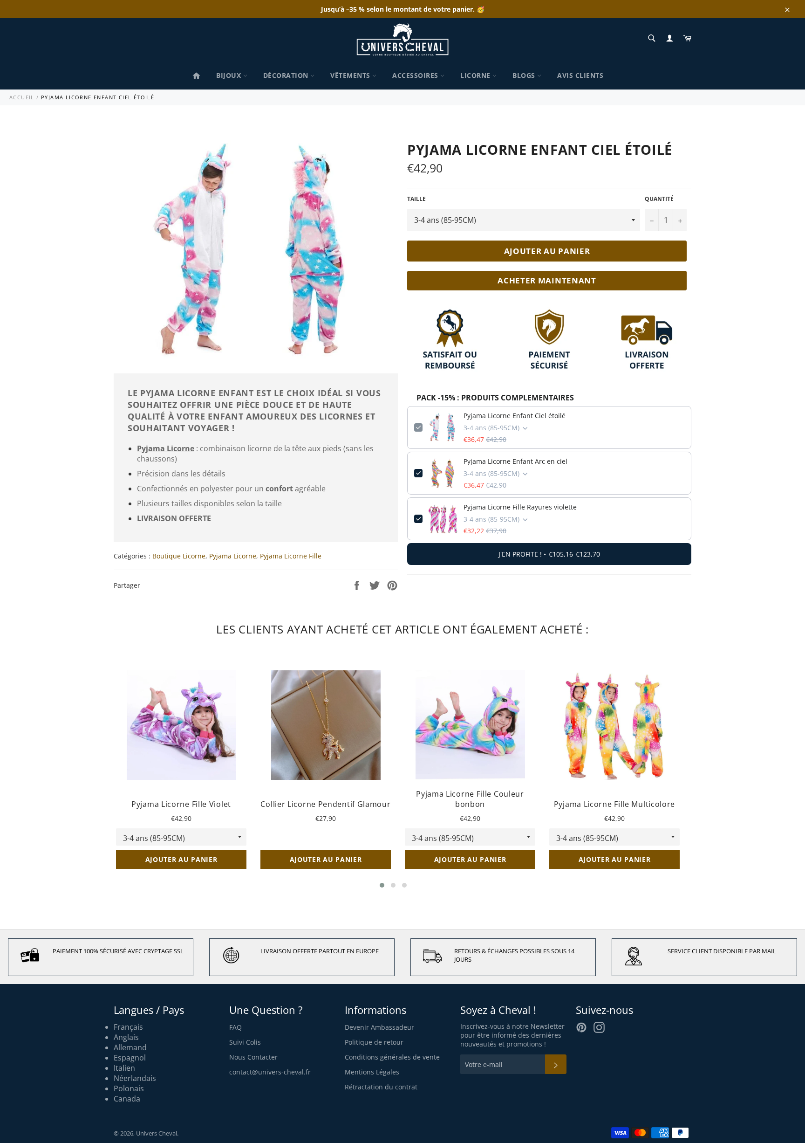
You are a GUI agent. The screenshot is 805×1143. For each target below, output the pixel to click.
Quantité (659, 199)
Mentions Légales (372, 1071)
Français (128, 1027)
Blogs (524, 75)
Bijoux (229, 75)
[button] (382, 885)
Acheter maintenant (547, 280)
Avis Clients (580, 75)
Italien (124, 1068)
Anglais (126, 1037)
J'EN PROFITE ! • (549, 554)
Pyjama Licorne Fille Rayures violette (520, 507)
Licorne (476, 75)
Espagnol (130, 1058)
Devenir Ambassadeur (379, 1027)
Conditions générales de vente (392, 1057)
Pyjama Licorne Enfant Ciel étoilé (515, 415)
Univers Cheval (156, 1133)
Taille (416, 199)
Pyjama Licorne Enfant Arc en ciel (515, 461)
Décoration (287, 75)
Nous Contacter (253, 1057)
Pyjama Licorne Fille (290, 555)
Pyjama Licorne (232, 555)
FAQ (235, 1027)
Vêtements (351, 75)
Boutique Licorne (178, 555)
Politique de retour (374, 1042)
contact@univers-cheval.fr (270, 1071)
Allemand (130, 1047)
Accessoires (416, 75)
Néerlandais (135, 1078)
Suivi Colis (245, 1042)
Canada (127, 1099)
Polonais (129, 1088)
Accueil (21, 97)
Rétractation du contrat (381, 1086)
